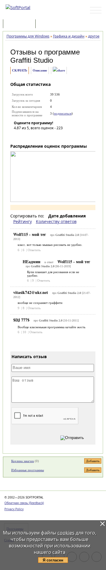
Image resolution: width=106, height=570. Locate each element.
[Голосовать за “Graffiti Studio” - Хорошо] (44, 136)
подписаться (63, 113)
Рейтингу (22, 221)
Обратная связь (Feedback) (24, 503)
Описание (40, 70)
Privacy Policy (14, 509)
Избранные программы (27, 470)
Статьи (50, 24)
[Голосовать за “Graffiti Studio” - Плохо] (27, 136)
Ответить (34, 250)
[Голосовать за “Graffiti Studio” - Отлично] (53, 136)
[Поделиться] (59, 70)
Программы (20, 24)
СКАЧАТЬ (19, 70)
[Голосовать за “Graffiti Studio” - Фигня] (18, 136)
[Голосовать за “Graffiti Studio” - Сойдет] (36, 136)
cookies (65, 533)
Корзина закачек (22, 461)
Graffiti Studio (31, 60)
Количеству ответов (56, 221)
